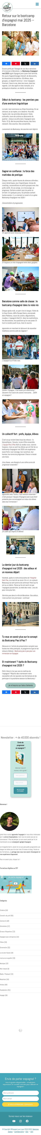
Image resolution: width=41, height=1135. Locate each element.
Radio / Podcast (5, 974)
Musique (2, 963)
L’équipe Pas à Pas (8, 444)
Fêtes (2, 942)
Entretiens (3, 926)
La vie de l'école (5, 953)
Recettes (3, 979)
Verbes (2, 985)
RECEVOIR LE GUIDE (20, 790)
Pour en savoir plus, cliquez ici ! (10, 859)
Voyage (2, 995)
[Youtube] (14, 1121)
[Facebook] (27, 1121)
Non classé (3, 969)
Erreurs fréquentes (6, 932)
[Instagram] (20, 1121)
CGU (27, 1132)
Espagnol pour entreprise (8, 937)
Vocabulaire (3, 990)
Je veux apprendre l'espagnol (20, 1104)
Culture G (3, 921)
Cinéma (2, 910)
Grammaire (3, 947)
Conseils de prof (5, 916)
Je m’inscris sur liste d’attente (20, 685)
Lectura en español (6, 958)
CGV (31, 1132)
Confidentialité (19, 1132)
